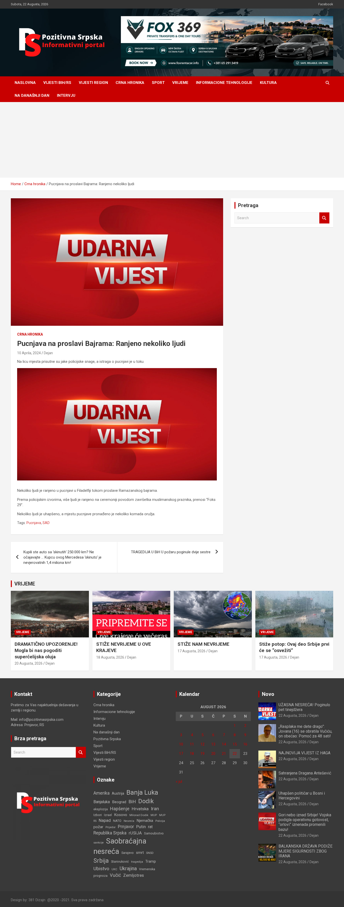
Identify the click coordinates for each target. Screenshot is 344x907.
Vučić (115, 875)
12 (202, 744)
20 (213, 753)
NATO (117, 821)
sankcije (98, 842)
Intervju (66, 95)
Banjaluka (101, 801)
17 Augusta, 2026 (191, 651)
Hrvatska (140, 808)
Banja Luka (142, 792)
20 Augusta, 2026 (29, 663)
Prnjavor (126, 826)
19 (202, 753)
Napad (105, 820)
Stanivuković (120, 861)
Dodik (146, 801)
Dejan (48, 353)
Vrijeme (180, 82)
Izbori (97, 815)
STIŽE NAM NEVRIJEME (203, 644)
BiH (132, 801)
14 (224, 744)
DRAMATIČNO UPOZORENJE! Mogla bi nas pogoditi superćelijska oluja (46, 650)
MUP (154, 815)
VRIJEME (24, 584)
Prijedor (111, 827)
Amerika (101, 793)
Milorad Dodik (138, 815)
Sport (158, 82)
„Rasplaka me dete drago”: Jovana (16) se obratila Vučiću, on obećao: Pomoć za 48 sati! (305, 731)
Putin (141, 826)
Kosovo (120, 815)
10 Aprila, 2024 (29, 353)
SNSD (150, 853)
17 (181, 753)
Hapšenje (119, 808)
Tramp (150, 861)
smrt (140, 852)
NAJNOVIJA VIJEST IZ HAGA (304, 753)
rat (150, 826)
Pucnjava (33, 523)
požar (98, 827)
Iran (155, 809)
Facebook (325, 4)
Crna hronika (130, 82)
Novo (268, 694)
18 (192, 753)
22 (235, 753)
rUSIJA (135, 833)
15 (235, 744)
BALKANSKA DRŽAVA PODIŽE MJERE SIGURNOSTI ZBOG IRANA (305, 851)
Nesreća (129, 821)
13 (213, 744)
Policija (160, 821)
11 (192, 744)
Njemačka (144, 820)
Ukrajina (128, 868)
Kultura (268, 82)
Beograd (119, 802)
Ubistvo (101, 868)
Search (324, 218)
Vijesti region (93, 82)
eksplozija (100, 809)
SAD (46, 523)
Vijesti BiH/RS (57, 82)
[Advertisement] (172, 140)
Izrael (108, 815)
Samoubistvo (154, 833)
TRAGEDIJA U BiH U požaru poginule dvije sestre (171, 552)
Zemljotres (133, 875)
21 (224, 753)
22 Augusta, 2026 (292, 716)
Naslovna (25, 82)
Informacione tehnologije (224, 82)
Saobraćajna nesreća (119, 846)
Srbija (101, 860)
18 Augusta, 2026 (110, 657)
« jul (179, 781)
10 (181, 744)
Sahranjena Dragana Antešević (305, 773)
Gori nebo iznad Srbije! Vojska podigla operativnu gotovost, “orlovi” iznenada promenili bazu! (305, 822)
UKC (114, 869)
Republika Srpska (109, 832)
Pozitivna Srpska (107, 739)
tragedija (137, 861)
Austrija (118, 793)
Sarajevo (127, 853)
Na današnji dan (32, 95)
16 (245, 744)
